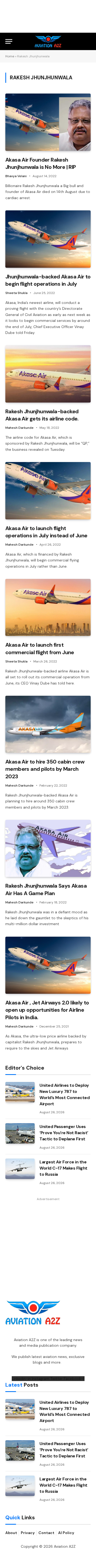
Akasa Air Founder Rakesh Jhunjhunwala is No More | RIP (40, 163)
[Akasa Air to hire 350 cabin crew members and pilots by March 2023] (48, 724)
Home (9, 56)
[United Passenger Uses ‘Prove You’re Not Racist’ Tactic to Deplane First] (20, 1133)
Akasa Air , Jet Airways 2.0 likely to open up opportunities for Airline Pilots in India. (47, 1010)
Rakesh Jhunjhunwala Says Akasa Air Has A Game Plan (46, 889)
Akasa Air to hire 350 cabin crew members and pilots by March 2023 (45, 769)
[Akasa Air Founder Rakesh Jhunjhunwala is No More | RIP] (48, 122)
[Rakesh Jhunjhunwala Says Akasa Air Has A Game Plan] (48, 848)
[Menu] (8, 41)
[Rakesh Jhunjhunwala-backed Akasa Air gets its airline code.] (48, 373)
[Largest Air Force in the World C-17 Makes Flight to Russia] (20, 1169)
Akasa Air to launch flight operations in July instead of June (46, 532)
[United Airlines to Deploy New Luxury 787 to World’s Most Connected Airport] (20, 1092)
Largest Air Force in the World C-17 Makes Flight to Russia (63, 1168)
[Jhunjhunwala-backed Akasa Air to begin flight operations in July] (48, 238)
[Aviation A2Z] (48, 41)
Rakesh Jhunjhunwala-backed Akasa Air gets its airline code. (42, 415)
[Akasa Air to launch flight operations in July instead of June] (48, 490)
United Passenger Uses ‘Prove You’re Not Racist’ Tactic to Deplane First (63, 1133)
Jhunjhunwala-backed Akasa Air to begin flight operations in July (48, 280)
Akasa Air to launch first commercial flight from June (39, 648)
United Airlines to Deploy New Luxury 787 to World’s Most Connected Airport (64, 1094)
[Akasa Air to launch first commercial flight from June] (48, 607)
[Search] (88, 41)
